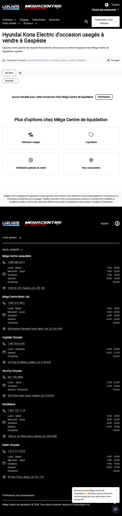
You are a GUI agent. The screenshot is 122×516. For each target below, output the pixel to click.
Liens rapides (9, 237)
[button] (117, 490)
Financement (38, 19)
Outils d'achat (9, 23)
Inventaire (7, 19)
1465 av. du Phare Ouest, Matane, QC (32, 436)
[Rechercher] (86, 22)
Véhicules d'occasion (16, 60)
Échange (24, 19)
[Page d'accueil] (3, 60)
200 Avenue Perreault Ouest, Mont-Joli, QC (35, 328)
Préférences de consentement (18, 495)
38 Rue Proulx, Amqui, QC (26, 476)
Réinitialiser (104, 96)
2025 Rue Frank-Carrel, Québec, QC (31, 395)
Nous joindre (10, 249)
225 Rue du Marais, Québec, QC (29, 362)
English (116, 4)
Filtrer (10, 73)
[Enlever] (15, 80)
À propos (28, 23)
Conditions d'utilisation (102, 202)
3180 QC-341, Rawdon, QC (26, 288)
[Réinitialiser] (20, 73)
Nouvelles (54, 19)
